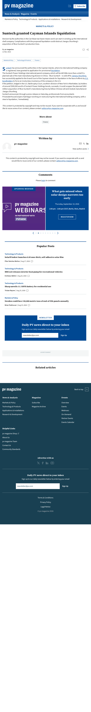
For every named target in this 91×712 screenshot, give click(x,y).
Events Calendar (67, 422)
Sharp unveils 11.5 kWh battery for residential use (28, 286)
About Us (6, 437)
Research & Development (71, 19)
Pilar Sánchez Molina (12, 261)
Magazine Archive (39, 406)
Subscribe (36, 402)
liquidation (55, 70)
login (43, 180)
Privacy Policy (45, 502)
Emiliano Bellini (10, 276)
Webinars (65, 410)
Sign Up (64, 335)
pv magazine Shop (9, 433)
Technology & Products (28, 19)
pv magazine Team (9, 441)
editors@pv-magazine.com (52, 108)
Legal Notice (45, 506)
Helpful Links (8, 428)
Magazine (25, 13)
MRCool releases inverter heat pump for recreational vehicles (34, 272)
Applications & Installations (49, 19)
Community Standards (11, 449)
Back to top (78, 389)
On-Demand (66, 414)
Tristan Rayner (10, 290)
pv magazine (9, 49)
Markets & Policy (11, 19)
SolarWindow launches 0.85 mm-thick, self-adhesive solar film (34, 257)
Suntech (8, 68)
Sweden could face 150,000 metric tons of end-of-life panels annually (37, 301)
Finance (37, 60)
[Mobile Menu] (69, 6)
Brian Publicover (11, 305)
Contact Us (6, 445)
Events (34, 13)
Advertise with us (45, 458)
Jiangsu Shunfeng (79, 75)
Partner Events (67, 418)
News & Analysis (12, 13)
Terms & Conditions (45, 497)
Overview (65, 402)
